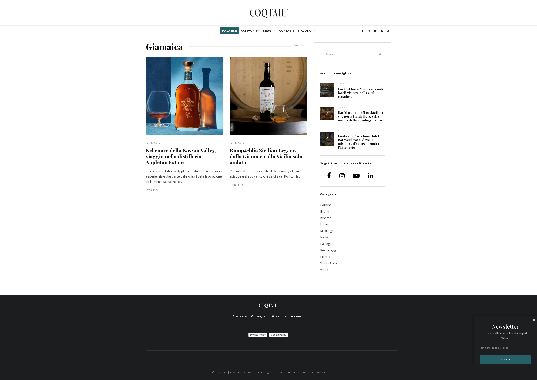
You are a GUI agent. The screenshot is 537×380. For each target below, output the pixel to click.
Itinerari (342, 83)
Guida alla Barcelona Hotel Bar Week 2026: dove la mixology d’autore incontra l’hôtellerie (358, 141)
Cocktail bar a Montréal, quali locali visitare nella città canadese (360, 92)
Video (324, 270)
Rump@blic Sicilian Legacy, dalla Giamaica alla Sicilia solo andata (266, 156)
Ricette (325, 257)
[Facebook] (362, 31)
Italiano (305, 30)
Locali (341, 106)
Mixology (326, 231)
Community (250, 30)
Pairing (325, 244)
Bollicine (326, 205)
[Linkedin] (381, 31)
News (267, 30)
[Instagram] (368, 31)
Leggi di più (153, 190)
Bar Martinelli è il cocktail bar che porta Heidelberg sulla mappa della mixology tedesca (361, 116)
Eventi (342, 130)
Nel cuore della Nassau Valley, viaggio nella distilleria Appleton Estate (181, 156)
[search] (380, 54)
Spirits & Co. (153, 143)
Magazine (229, 30)
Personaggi (328, 250)
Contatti (286, 30)
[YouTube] (375, 31)
